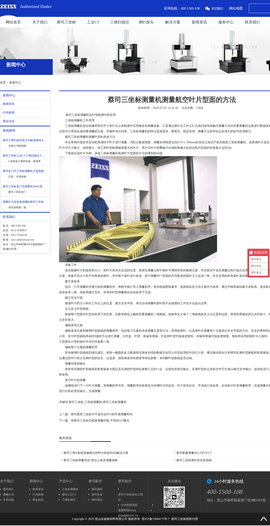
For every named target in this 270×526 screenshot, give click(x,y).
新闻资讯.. (38, 489)
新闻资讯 (199, 22)
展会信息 (9, 121)
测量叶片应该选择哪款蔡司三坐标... (24, 201)
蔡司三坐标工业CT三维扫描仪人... (23, 155)
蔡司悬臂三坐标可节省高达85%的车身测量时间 (101, 414)
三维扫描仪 (119, 22)
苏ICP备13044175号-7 (156, 519)
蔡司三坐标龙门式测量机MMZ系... (23, 186)
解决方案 (172, 22)
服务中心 (226, 22)
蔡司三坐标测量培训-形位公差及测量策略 (90, 460)
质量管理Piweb (127, 510)
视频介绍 (8, 494)
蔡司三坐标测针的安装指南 (194, 460)
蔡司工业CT (69, 494)
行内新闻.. (38, 494)
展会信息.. (38, 499)
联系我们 (252, 22)
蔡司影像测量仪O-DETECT (194, 452)
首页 (3, 82)
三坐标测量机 (74, 125)
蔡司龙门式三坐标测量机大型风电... (24, 171)
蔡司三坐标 (66, 22)
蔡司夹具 (97, 494)
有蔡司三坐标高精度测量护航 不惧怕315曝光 (100, 420)
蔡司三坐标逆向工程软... (130, 497)
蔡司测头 (97, 499)
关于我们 (39, 22)
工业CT (93, 22)
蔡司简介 (8, 489)
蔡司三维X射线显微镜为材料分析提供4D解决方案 (95, 452)
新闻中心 (15, 82)
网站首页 (13, 22)
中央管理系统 (129, 505)
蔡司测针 (97, 489)
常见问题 (8, 499)
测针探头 (146, 22)
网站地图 (236, 8)
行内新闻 (9, 112)
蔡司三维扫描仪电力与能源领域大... (24, 140)
